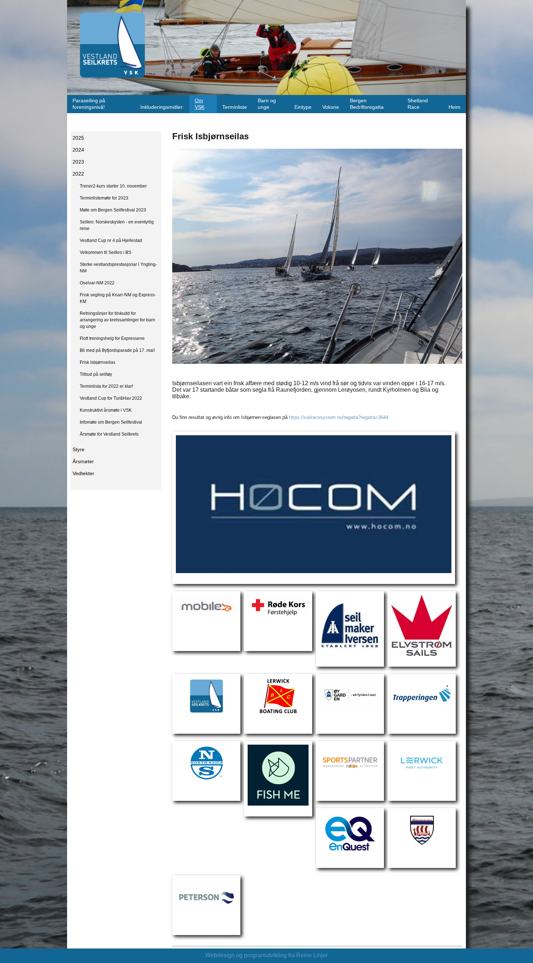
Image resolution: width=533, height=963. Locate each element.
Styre (78, 449)
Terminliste (234, 107)
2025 (78, 138)
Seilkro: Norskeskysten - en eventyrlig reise (117, 225)
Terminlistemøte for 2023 (104, 198)
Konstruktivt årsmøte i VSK (106, 410)
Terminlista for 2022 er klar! (106, 386)
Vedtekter (83, 473)
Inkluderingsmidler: (162, 107)
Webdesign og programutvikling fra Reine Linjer (266, 955)
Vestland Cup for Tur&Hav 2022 (111, 398)
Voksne (330, 107)
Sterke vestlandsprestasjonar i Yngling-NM (118, 267)
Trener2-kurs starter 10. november (113, 186)
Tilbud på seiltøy (96, 374)
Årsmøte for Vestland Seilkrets (109, 434)
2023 (78, 162)
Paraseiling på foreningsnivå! (89, 104)
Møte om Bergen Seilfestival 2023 (113, 210)
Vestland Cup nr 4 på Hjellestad (111, 240)
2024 (78, 150)
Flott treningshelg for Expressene (112, 338)
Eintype (302, 107)
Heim (454, 107)
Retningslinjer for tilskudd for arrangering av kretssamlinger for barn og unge (117, 320)
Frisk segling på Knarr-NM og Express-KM (118, 298)
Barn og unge (267, 104)
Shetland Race (418, 104)
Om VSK (199, 104)
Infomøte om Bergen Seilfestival (111, 422)
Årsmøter (83, 461)
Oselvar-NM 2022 (97, 282)
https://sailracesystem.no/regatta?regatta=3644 (338, 417)
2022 (78, 174)
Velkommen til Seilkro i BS (105, 252)
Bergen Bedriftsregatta (367, 104)
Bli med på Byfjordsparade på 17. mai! (117, 350)
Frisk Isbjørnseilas (97, 362)
